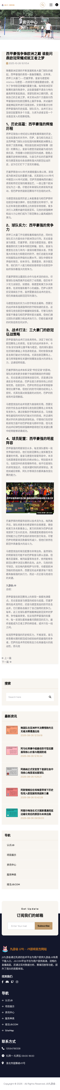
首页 (23, 27)
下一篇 (5, 661)
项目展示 (9, 1006)
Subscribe (44, 925)
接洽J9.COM (11, 1024)
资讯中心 (9, 1012)
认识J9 (9, 1000)
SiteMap (9, 1030)
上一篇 (7, 658)
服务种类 (9, 1018)
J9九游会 (50, 1083)
